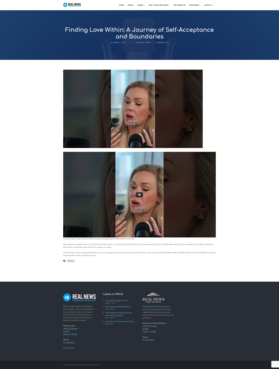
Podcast (71, 261)
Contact (208, 5)
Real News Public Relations (153, 306)
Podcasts (140, 42)
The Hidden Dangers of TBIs (116, 300)
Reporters (194, 5)
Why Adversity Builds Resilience (118, 306)
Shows (131, 5)
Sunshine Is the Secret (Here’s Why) (119, 321)
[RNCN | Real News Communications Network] (72, 3)
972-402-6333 (68, 342)
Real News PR (179, 5)
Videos (140, 5)
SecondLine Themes (92, 365)
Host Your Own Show (158, 5)
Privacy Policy (68, 348)
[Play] (139, 194)
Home (121, 5)
